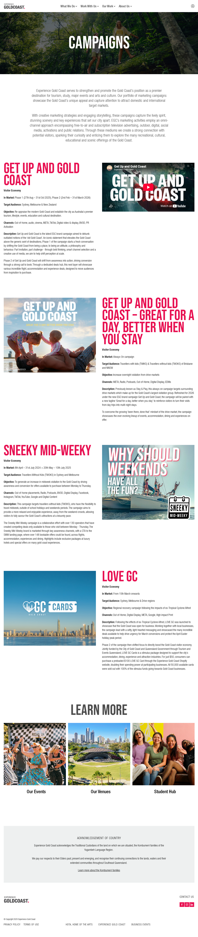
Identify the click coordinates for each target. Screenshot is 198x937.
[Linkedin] (191, 904)
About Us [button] (124, 6)
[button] (192, 6)
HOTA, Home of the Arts (79, 924)
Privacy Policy (12, 925)
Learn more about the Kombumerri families (99, 870)
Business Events (141, 924)
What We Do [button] (67, 6)
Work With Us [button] (89, 6)
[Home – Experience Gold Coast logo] (17, 899)
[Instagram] (187, 904)
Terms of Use (31, 925)
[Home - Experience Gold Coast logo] (14, 6)
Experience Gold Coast (112, 924)
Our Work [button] (107, 6)
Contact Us (187, 897)
